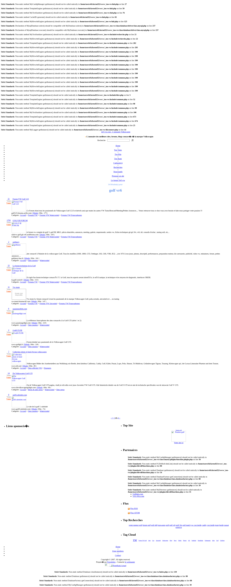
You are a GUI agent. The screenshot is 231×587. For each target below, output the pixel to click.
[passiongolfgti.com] (19, 320)
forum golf (147, 525)
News (175, 540)
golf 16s (179, 525)
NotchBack (200, 540)
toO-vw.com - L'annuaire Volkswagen (115, 132)
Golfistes (222, 540)
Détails (35, 213)
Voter (8, 203)
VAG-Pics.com (138, 496)
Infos (213, 540)
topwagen (161, 525)
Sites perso (60, 390)
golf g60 (154, 525)
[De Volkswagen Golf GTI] (19, 385)
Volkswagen (165, 540)
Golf (217, 540)
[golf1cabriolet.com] (19, 407)
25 (9, 266)
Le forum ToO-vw (118, 180)
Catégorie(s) (118, 163)
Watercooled (44, 260)
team (217, 525)
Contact (118, 555)
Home (118, 146)
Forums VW (33, 215)
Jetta (149, 540)
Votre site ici (178, 443)
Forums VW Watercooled (49, 215)
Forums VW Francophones (71, 215)
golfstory (16, 242)
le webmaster (130, 562)
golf (167, 525)
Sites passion (33, 260)
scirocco (179, 527)
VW (135, 540)
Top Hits (118, 154)
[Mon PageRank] (118, 566)
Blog (171, 540)
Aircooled (158, 540)
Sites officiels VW (35, 368)
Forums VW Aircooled (48, 304)
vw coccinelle (196, 525)
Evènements (208, 540)
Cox (153, 540)
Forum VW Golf (143, 540)
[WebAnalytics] (108, 566)
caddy (204, 525)
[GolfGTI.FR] (19, 342)
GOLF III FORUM (20, 221)
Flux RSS (134, 508)
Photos (184, 540)
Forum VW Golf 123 (21, 199)
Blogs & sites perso (35, 390)
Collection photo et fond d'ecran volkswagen (30, 352)
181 (189, 540)
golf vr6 (172, 525)
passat (226, 525)
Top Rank (118, 159)
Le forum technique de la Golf (24, 266)
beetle (221, 525)
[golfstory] (19, 254)
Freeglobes (111, 562)
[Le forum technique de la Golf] (19, 277)
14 (9, 373)
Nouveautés (117, 172)
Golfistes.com (138, 494)
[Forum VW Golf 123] (19, 211)
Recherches (118, 167)
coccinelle (211, 525)
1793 (9, 220)
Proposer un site (118, 176)
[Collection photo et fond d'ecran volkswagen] (19, 364)
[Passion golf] (179, 436)
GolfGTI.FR (17, 330)
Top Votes (118, 150)
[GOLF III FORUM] (19, 232)
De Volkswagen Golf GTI (22, 373)
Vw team (16, 287)
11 (9, 287)
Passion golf (179, 430)
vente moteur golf (135, 525)
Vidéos (179, 540)
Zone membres (118, 551)
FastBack (194, 540)
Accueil (23, 215)
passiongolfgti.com (20, 309)
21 (9, 199)
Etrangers (47, 368)
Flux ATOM (135, 513)
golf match (187, 525)
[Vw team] (19, 299)
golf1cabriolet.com (20, 395)
